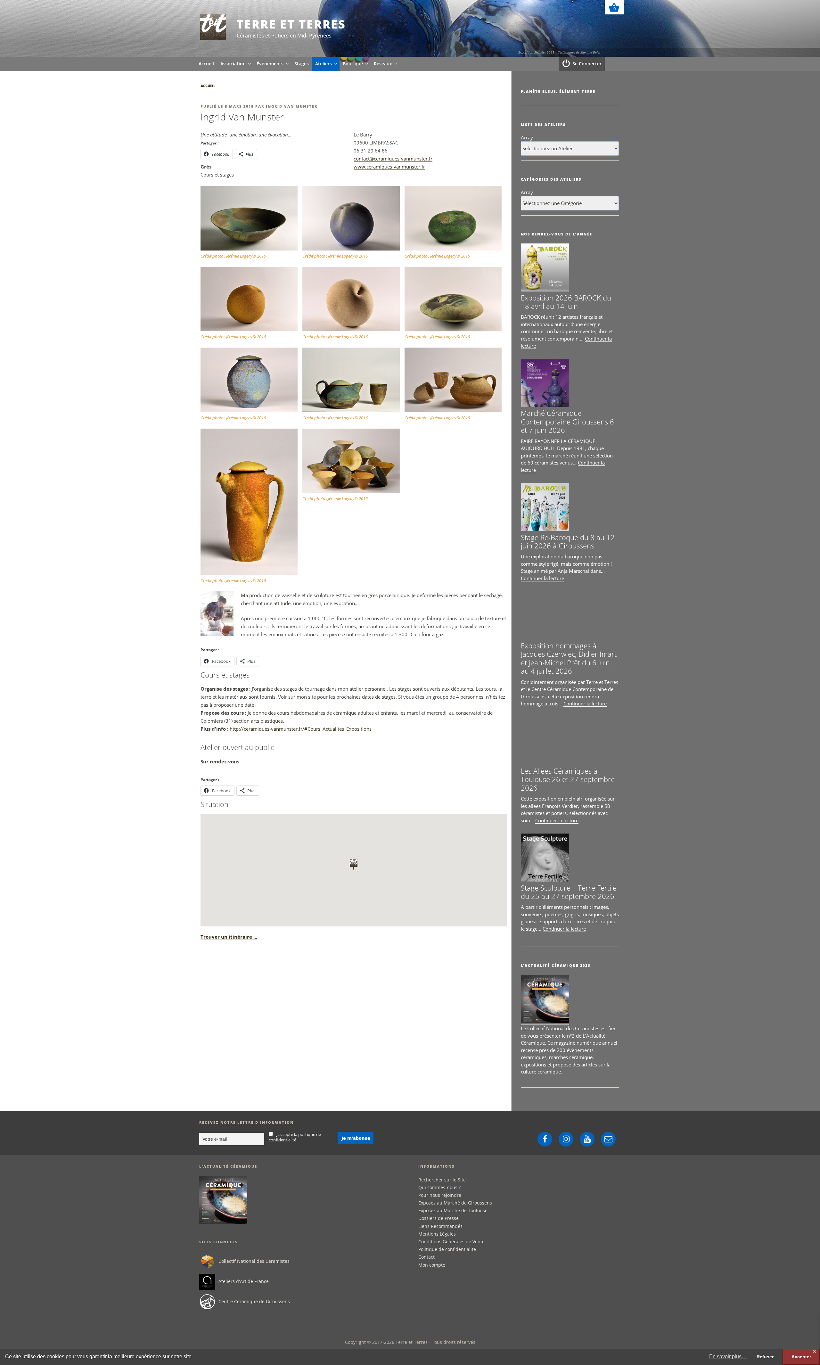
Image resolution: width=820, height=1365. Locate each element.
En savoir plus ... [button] (728, 1356)
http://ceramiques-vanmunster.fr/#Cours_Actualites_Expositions (301, 729)
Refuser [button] (765, 1356)
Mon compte (431, 1265)
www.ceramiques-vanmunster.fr (389, 166)
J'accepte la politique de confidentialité (295, 1137)
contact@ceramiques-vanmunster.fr (393, 158)
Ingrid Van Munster (291, 106)
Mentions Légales (437, 1234)
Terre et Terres (291, 24)
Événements (270, 64)
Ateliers (323, 64)
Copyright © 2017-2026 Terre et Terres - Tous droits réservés (410, 1342)
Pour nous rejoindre (439, 1195)
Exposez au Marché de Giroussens (455, 1203)
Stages (301, 64)
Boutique (353, 64)
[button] (251, 223)
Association (233, 64)
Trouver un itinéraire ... (229, 936)
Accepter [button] (801, 1356)
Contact (426, 1257)
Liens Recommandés (440, 1226)
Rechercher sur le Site (442, 1180)
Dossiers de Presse (438, 1218)
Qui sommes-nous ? (439, 1187)
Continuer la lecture (542, 578)
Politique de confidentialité (447, 1249)
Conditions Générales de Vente (451, 1241)
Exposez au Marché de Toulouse (453, 1210)
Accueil (206, 64)
